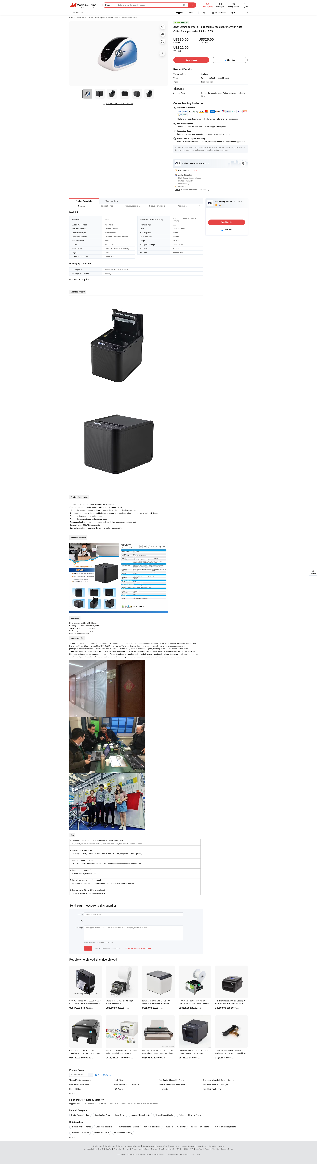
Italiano (146, 1149)
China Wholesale (148, 1146)
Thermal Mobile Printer (80, 1133)
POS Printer (118, 1089)
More (71, 1137)
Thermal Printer (113, 18)
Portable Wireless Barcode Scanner (171, 1084)
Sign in (245, 6)
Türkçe (207, 1149)
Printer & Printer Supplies (97, 18)
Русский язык (136, 1149)
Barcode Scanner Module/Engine (215, 1084)
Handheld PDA (74, 1089)
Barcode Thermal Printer (129, 18)
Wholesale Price (162, 1146)
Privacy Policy (195, 1154)
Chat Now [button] (231, 60)
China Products (110, 1146)
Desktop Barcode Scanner (79, 1084)
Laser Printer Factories (104, 1127)
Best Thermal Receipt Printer (225, 1127)
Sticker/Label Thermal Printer (190, 1115)
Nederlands (163, 1149)
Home (71, 18)
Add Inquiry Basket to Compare (119, 103)
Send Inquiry (191, 60)
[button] (195, 206)
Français (126, 1149)
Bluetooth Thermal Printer (175, 1127)
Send (88, 948)
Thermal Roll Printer (101, 1133)
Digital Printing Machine (80, 1115)
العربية (172, 1149)
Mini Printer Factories (152, 1127)
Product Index (201, 1146)
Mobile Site (212, 1146)
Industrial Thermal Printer (140, 1115)
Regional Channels (188, 1146)
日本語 (185, 1149)
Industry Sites (174, 1146)
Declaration (184, 1154)
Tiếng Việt (215, 1149)
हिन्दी (191, 1149)
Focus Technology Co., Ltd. (142, 1154)
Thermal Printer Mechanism (80, 1080)
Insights (221, 1146)
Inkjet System (120, 1115)
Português (117, 1149)
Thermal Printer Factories (81, 1127)
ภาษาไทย (199, 1149)
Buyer (191, 13)
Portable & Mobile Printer (212, 1089)
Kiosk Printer (119, 1080)
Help (203, 13)
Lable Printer (163, 1089)
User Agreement (172, 1154)
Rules (246, 13)
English (100, 1149)
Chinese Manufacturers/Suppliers (129, 1146)
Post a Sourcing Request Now (138, 948)
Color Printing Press (102, 1115)
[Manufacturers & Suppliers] (82, 5)
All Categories (78, 13)
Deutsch (154, 1149)
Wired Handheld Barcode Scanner (127, 1084)
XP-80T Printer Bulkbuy (123, 1133)
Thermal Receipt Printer (164, 1115)
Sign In (177, 189)
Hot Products (97, 1146)
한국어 (178, 1149)
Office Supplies (81, 18)
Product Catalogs (104, 1075)
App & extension (217, 13)
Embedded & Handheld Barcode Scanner (218, 1080)
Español (108, 1149)
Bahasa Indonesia (227, 1149)
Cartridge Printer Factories (129, 1127)
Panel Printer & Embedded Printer (171, 1080)
